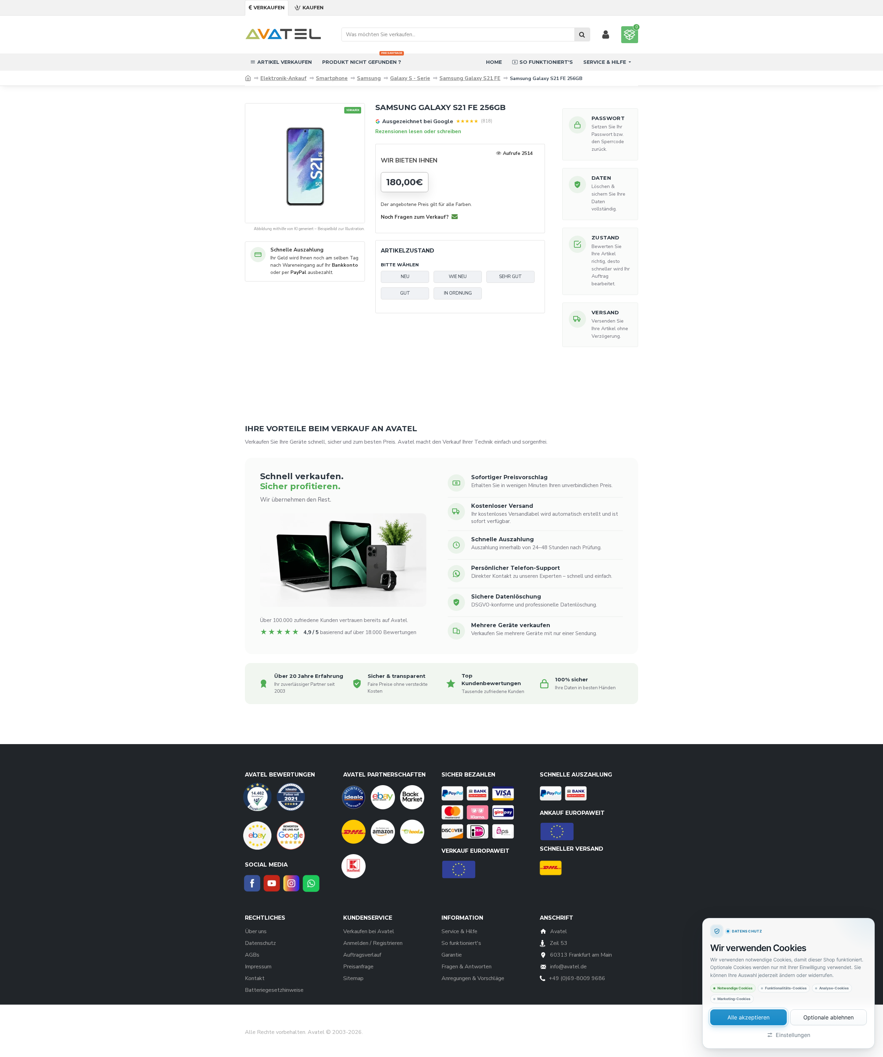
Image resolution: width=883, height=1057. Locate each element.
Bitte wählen (400, 264)
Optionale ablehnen (828, 1017)
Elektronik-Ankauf (283, 78)
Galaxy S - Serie (410, 78)
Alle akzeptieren (748, 1017)
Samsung (369, 78)
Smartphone (332, 78)
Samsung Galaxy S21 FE (469, 78)
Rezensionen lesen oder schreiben (418, 131)
